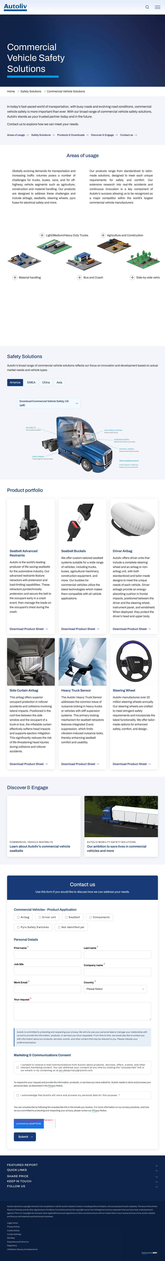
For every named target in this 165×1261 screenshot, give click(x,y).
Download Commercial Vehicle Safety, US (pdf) (44, 403)
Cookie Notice (13, 1230)
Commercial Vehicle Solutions (66, 91)
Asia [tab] (59, 382)
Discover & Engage (102, 135)
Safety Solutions (30, 91)
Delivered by (147, 1253)
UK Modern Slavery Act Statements (22, 1249)
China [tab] (46, 382)
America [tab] (15, 382)
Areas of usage (16, 135)
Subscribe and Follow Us (18, 1242)
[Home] (15, 7)
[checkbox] (82, 922)
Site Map (11, 1238)
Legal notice (12, 1223)
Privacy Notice (99, 1110)
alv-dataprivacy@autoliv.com (76, 1070)
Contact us (126, 135)
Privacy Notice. (55, 1086)
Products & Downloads (71, 135)
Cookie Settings (14, 1234)
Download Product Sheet (27, 629)
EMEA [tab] (31, 382)
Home (11, 91)
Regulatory (12, 1245)
